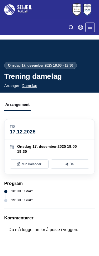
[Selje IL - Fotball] (49, 9)
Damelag (29, 85)
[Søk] (71, 27)
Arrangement (17, 104)
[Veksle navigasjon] (90, 27)
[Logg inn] (80, 27)
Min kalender (31, 164)
